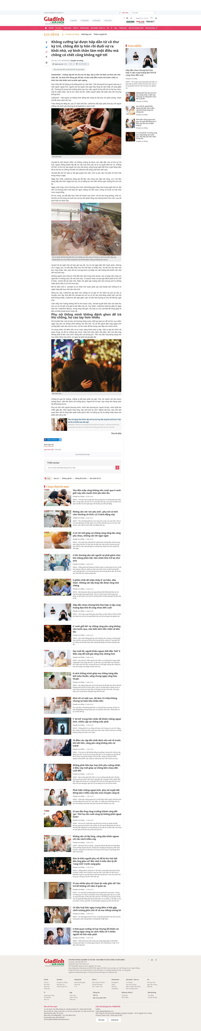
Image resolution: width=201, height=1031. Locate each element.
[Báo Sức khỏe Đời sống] (130, 22)
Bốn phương (150, 28)
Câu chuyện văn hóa (98, 982)
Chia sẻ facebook (52, 439)
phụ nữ (56, 478)
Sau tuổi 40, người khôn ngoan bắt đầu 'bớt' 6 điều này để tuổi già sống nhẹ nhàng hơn (96, 652)
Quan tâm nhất (49, 450)
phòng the (97, 20)
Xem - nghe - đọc (97, 986)
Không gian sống (49, 995)
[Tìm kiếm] (155, 13)
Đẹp (115, 28)
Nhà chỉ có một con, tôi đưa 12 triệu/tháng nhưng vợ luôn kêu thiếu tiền (95, 699)
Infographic (115, 988)
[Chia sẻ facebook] (46, 42)
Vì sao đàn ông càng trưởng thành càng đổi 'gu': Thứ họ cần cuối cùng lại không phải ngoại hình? (97, 814)
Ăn (108, 28)
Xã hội (51, 28)
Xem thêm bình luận (82, 454)
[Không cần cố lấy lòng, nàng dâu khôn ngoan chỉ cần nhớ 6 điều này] (57, 843)
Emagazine (115, 982)
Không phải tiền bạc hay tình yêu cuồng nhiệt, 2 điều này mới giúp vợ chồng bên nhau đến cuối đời (97, 768)
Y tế (75, 986)
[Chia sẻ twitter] (46, 47)
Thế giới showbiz (97, 984)
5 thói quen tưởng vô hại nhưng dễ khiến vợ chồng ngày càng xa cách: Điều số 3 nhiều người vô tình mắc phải (96, 932)
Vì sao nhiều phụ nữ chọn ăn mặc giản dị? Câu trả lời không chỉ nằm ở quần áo (96, 884)
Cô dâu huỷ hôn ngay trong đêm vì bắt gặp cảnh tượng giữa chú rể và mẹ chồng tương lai (97, 909)
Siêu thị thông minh (132, 988)
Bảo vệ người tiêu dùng (133, 986)
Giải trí (75, 28)
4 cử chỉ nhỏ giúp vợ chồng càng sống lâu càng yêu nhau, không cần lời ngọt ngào (97, 534)
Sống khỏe (67, 28)
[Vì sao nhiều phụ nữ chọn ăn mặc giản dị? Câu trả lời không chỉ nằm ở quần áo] (57, 890)
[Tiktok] (131, 18)
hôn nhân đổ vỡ (95, 478)
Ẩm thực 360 (151, 982)
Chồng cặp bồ (67, 478)
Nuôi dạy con (86, 34)
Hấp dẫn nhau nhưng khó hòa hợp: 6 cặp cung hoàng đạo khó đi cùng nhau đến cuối (97, 606)
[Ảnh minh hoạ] (86, 131)
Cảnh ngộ (124, 995)
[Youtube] (127, 18)
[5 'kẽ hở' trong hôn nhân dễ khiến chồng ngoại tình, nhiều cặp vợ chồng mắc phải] (57, 726)
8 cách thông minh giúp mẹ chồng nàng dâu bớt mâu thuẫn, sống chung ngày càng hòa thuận (95, 676)
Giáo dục (46, 986)
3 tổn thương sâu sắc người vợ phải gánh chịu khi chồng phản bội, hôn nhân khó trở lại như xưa (96, 558)
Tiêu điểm (151, 995)
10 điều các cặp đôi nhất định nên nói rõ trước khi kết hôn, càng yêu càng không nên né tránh (97, 743)
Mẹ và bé (108, 20)
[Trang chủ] (46, 28)
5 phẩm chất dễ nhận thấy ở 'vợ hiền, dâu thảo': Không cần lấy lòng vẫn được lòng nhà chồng (96, 583)
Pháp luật (47, 988)
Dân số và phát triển (136, 28)
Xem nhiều (135, 45)
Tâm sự (95, 995)
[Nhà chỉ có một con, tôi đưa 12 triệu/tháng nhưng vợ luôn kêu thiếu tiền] (57, 705)
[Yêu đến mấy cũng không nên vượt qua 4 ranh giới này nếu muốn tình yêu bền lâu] (57, 497)
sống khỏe (85, 20)
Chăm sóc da (74, 997)
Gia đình (58, 28)
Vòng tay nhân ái (127, 992)
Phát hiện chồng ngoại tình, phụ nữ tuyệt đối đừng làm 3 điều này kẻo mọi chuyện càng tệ (96, 791)
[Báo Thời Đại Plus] (150, 22)
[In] (46, 63)
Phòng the (123, 28)
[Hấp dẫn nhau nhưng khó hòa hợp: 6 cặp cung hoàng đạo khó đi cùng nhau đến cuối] (57, 612)
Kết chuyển (125, 997)
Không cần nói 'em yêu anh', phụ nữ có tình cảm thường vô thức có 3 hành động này (95, 513)
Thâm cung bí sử (100, 34)
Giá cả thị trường (131, 984)
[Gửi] (117, 467)
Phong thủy (47, 997)
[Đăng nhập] (156, 18)
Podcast (114, 986)
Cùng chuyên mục (57, 486)
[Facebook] (148, 960)
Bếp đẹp (149, 986)
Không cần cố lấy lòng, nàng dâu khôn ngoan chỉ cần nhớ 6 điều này (96, 837)
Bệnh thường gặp (79, 982)
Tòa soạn (101, 1020)
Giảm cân (72, 999)
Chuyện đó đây (152, 997)
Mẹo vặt (46, 999)
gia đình (74, 20)
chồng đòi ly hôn (80, 478)
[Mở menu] (156, 28)
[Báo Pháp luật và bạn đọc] (140, 22)
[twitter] (60, 439)
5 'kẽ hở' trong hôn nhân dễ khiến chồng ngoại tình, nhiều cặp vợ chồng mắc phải (97, 720)
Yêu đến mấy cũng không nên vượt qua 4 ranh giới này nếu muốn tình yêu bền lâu (97, 491)
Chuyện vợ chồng (72, 34)
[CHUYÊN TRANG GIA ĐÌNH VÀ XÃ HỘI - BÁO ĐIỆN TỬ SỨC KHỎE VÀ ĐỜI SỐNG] (54, 20)
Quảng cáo (115, 1020)
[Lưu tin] (46, 57)
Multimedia (84, 28)
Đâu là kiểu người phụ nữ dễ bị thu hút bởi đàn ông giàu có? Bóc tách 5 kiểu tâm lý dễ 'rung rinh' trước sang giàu (95, 861)
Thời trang (73, 995)
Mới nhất (125, 13)
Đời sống (47, 984)
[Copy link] (46, 52)
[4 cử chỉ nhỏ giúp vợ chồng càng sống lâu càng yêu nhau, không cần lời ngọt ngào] (57, 540)
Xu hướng (129, 982)
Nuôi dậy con (61, 984)
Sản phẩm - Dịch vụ (98, 28)
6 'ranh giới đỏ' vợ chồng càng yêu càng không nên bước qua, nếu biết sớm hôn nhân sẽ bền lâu (96, 629)
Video (113, 984)
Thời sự (46, 982)
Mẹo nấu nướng (152, 984)
